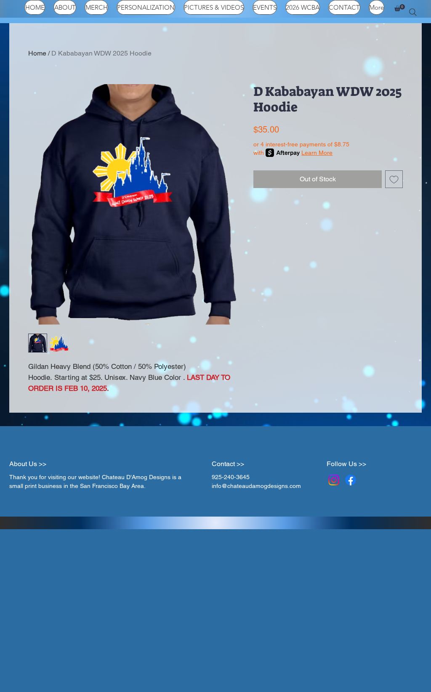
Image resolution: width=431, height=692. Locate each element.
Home (37, 53)
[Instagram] (334, 480)
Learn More (317, 152)
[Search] (413, 12)
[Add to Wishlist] (394, 179)
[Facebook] (350, 480)
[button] (399, 7)
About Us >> (27, 464)
